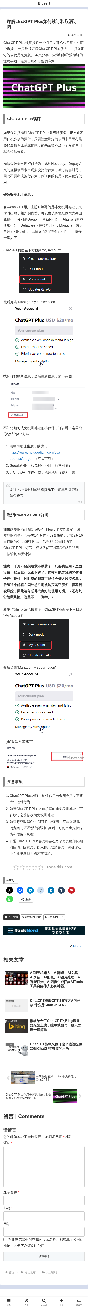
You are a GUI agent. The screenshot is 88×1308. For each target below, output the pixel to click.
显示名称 (11, 1192)
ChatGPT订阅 (55, 917)
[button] (79, 849)
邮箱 (7, 1208)
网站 (6, 1224)
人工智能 (13, 917)
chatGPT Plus (33, 917)
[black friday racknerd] (44, 934)
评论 (7, 1143)
